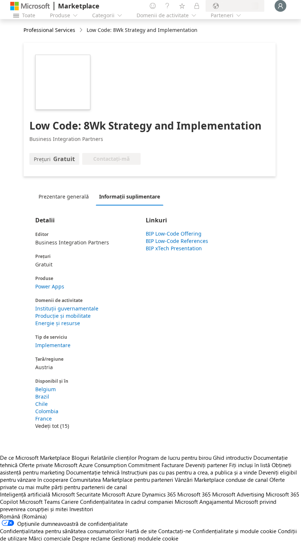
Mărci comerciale (49, 538)
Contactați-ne (174, 531)
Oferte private (36, 465)
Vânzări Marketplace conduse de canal (221, 479)
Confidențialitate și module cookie (234, 531)
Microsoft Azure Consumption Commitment (108, 465)
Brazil (42, 396)
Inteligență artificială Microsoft (37, 494)
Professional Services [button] (49, 29)
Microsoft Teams (39, 501)
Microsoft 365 (194, 494)
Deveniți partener (206, 465)
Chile (41, 403)
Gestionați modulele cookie (145, 538)
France (43, 418)
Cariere (70, 501)
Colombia (46, 411)
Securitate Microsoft (100, 494)
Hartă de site (141, 531)
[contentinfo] (81, 30)
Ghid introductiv (232, 457)
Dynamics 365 (159, 494)
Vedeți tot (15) (52, 425)
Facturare (173, 465)
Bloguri (80, 457)
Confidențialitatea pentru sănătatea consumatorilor (62, 531)
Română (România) (23, 516)
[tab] (65, 196)
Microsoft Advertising (238, 494)
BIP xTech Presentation (174, 248)
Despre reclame (91, 538)
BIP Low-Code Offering (174, 233)
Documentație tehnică (93, 472)
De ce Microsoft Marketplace (35, 457)
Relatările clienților (114, 457)
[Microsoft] (30, 6)
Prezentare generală (64, 196)
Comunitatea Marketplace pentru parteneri (121, 479)
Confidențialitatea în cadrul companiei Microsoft (139, 501)
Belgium (45, 389)
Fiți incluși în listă (249, 465)
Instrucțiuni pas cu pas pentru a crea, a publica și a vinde (189, 472)
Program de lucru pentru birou (174, 457)
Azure (134, 494)
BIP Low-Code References (177, 240)
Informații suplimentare (129, 196)
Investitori (81, 509)
